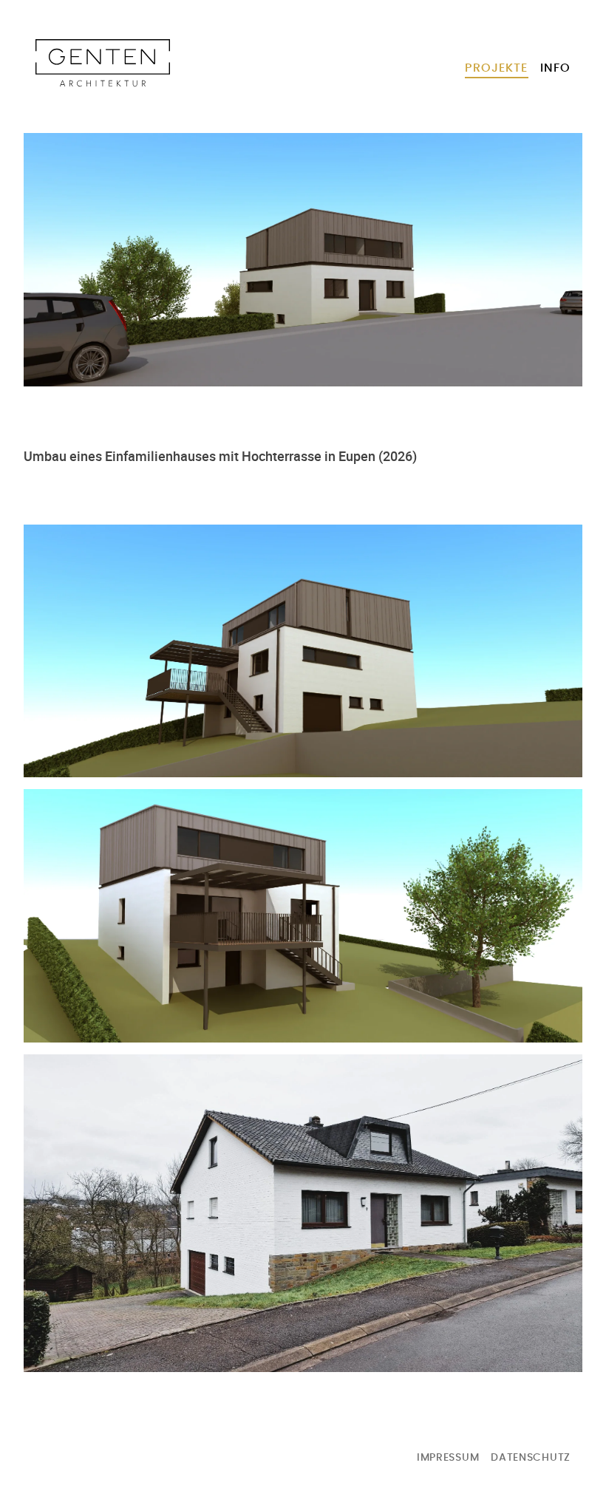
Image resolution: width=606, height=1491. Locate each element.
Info (555, 68)
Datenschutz (531, 1458)
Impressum (448, 1458)
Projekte (496, 68)
